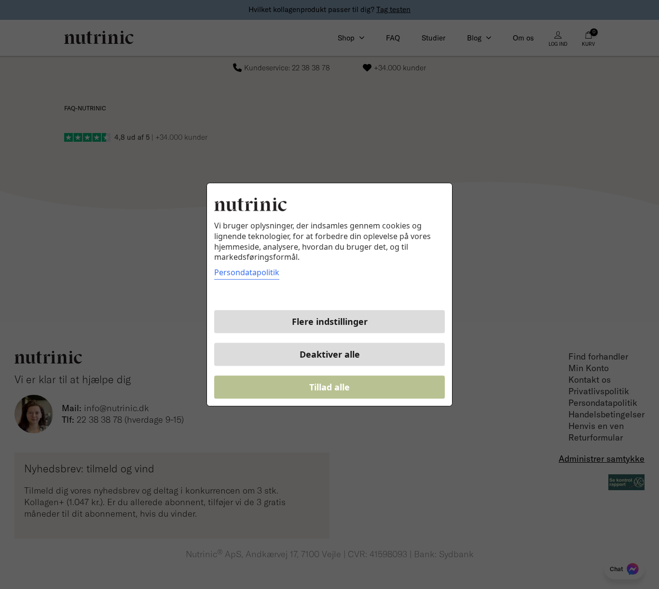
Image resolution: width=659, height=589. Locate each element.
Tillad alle (329, 387)
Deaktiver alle (330, 354)
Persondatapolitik (246, 272)
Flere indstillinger (330, 321)
